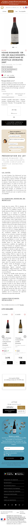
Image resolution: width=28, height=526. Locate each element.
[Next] (24, 336)
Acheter (4, 11)
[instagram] (12, 505)
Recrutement (8, 482)
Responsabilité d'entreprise (12, 488)
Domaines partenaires (10, 494)
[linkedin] (19, 505)
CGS (18, 512)
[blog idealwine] (22, 505)
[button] (14, 30)
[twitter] (8, 505)
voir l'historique (21, 408)
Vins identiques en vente (10, 411)
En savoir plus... (5, 104)
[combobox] (4, 362)
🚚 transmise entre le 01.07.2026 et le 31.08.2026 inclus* (14, 3)
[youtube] (15, 505)
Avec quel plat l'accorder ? (14, 136)
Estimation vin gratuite (11, 479)
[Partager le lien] (25, 50)
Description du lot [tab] (8, 94)
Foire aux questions (10, 500)
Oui (6, 455)
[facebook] (5, 505)
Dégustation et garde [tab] (20, 94)
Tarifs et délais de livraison (12, 491)
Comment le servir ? (13, 144)
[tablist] (14, 94)
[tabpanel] (14, 102)
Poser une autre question (16, 150)
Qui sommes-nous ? (10, 485)
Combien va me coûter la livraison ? (16, 147)
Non (10, 455)
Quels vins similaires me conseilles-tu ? (16, 140)
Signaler (22, 305)
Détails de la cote (14, 385)
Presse (6, 497)
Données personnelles (22, 512)
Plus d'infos (4, 91)
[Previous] (3, 336)
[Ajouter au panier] (10, 362)
